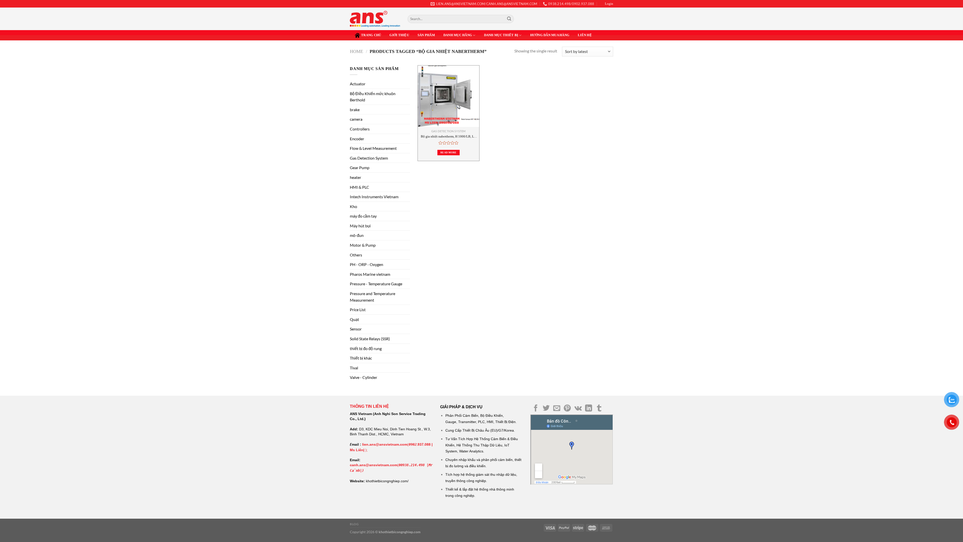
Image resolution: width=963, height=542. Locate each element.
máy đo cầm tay (363, 216)
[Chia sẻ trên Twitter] (546, 409)
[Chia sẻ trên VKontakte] (578, 409)
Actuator (357, 83)
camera (356, 119)
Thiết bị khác (361, 358)
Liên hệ (585, 35)
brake (355, 109)
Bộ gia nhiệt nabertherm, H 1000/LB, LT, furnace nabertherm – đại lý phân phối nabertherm (448, 136)
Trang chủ (371, 35)
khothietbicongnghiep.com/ (387, 481)
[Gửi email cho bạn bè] (556, 409)
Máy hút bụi (360, 225)
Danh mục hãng (457, 35)
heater (355, 177)
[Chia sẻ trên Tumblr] (599, 409)
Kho (353, 206)
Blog (354, 524)
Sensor (356, 328)
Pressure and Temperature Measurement (372, 296)
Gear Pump (359, 167)
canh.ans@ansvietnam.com (373, 465)
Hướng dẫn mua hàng (550, 35)
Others (356, 254)
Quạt (354, 319)
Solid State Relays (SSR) (370, 338)
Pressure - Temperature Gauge (376, 283)
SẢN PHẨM (426, 35)
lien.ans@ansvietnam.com (384, 444)
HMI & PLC (359, 187)
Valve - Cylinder (363, 377)
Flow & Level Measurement (373, 148)
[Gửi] (509, 19)
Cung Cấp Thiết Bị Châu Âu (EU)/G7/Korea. (480, 430)
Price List (358, 309)
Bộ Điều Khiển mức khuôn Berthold (372, 96)
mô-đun (357, 235)
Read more (448, 152)
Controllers (360, 128)
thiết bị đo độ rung (366, 348)
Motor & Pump (363, 245)
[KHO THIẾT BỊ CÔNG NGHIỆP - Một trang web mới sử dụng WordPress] (375, 19)
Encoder (357, 138)
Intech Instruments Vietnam (374, 196)
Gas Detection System (369, 158)
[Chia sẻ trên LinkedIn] (588, 409)
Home (356, 51)
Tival (354, 367)
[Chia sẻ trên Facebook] (535, 409)
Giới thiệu (399, 35)
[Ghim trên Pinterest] (567, 409)
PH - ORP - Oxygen (366, 264)
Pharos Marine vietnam (370, 274)
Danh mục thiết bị (501, 35)
